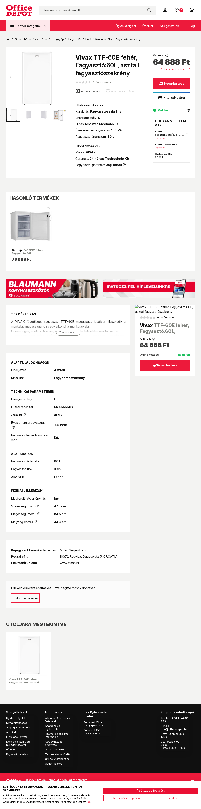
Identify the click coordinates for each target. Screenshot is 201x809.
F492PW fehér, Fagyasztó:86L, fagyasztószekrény (28, 253)
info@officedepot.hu (174, 729)
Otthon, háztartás (25, 39)
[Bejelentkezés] (165, 9)
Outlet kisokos (53, 763)
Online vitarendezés (57, 758)
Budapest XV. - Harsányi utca (93, 731)
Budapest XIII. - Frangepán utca (93, 724)
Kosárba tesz (174, 83)
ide (88, 801)
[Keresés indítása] (149, 10)
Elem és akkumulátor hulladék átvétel (19, 743)
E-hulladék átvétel (17, 736)
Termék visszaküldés (58, 754)
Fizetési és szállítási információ (57, 735)
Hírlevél (10, 749)
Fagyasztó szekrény (128, 39)
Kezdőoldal (8, 39)
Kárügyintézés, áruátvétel (54, 743)
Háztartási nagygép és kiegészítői (60, 39)
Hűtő (88, 39)
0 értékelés (166, 317)
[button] (62, 77)
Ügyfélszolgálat (126, 26)
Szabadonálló (103, 39)
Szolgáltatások (169, 26)
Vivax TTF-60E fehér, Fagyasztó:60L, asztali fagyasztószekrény (24, 682)
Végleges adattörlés (18, 727)
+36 (174, 718)
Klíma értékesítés (16, 722)
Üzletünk (148, 26)
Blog (192, 26)
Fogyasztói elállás (17, 754)
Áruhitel (11, 732)
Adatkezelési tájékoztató (53, 727)
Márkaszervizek (54, 749)
